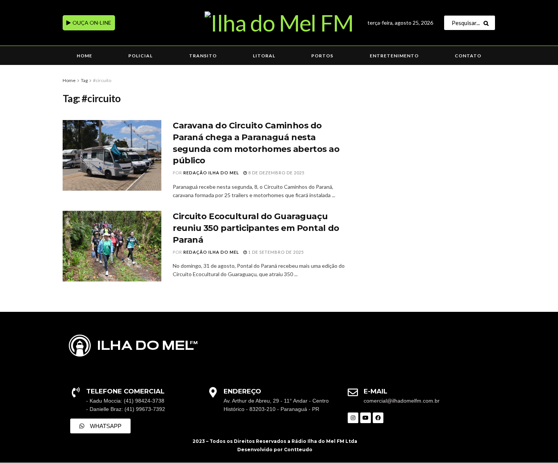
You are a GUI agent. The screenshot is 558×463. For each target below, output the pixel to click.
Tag (84, 80)
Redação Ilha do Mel (211, 172)
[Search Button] (487, 22)
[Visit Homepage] (279, 22)
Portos (322, 55)
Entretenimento (394, 55)
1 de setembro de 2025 (275, 252)
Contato (468, 55)
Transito (203, 55)
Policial (140, 55)
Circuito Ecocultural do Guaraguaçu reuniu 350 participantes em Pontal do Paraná (256, 228)
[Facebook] (378, 417)
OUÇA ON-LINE (91, 22)
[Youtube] (365, 417)
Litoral (264, 55)
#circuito (102, 80)
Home (84, 55)
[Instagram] (353, 417)
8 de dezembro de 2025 (275, 172)
